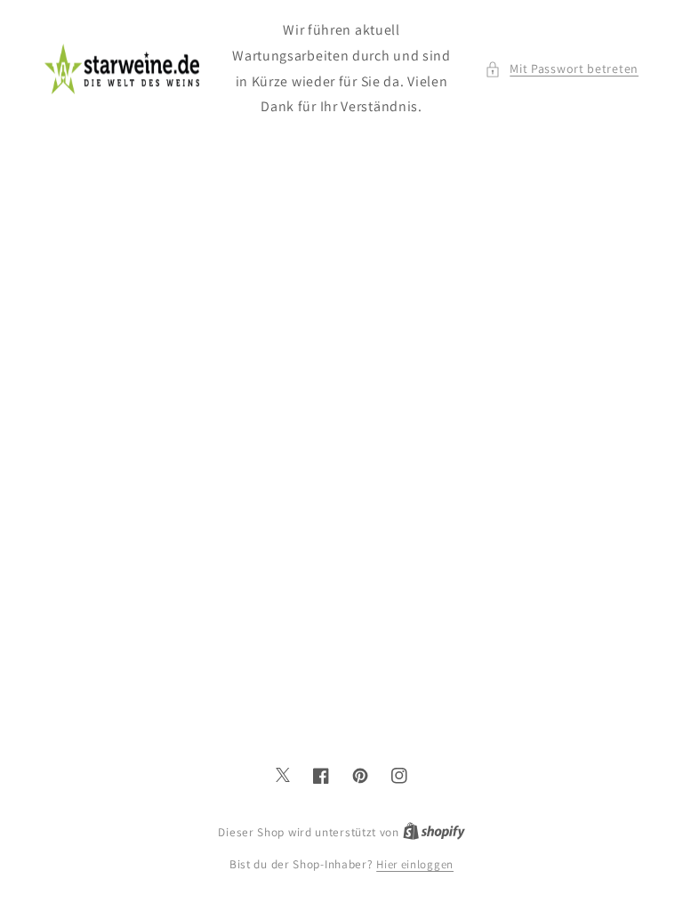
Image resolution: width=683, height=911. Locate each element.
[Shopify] (434, 832)
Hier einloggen (415, 864)
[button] (562, 69)
